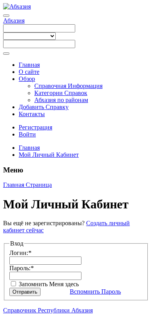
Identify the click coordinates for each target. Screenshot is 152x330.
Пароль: (21, 268)
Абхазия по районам (61, 100)
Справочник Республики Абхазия (48, 310)
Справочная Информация (68, 85)
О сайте (29, 71)
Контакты (32, 114)
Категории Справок (60, 93)
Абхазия (14, 20)
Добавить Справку (44, 107)
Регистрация (35, 127)
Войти (27, 134)
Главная (29, 64)
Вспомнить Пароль (95, 291)
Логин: (20, 252)
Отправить (24, 292)
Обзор (27, 78)
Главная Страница (27, 184)
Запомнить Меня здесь (48, 284)
